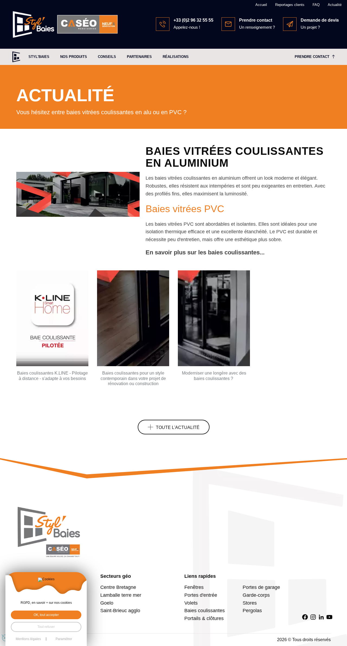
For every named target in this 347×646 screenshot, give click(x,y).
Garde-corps (256, 595)
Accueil (261, 5)
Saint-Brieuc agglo (120, 610)
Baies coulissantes (204, 610)
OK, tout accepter (46, 615)
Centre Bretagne (118, 587)
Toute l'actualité (178, 427)
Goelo (106, 603)
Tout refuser (46, 627)
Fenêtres (194, 587)
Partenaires (139, 57)
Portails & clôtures (204, 618)
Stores (250, 603)
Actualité (335, 5)
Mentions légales (28, 639)
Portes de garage (261, 587)
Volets (191, 603)
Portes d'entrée (200, 595)
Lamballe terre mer (120, 595)
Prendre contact (312, 57)
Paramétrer (64, 639)
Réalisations (176, 57)
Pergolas (252, 610)
